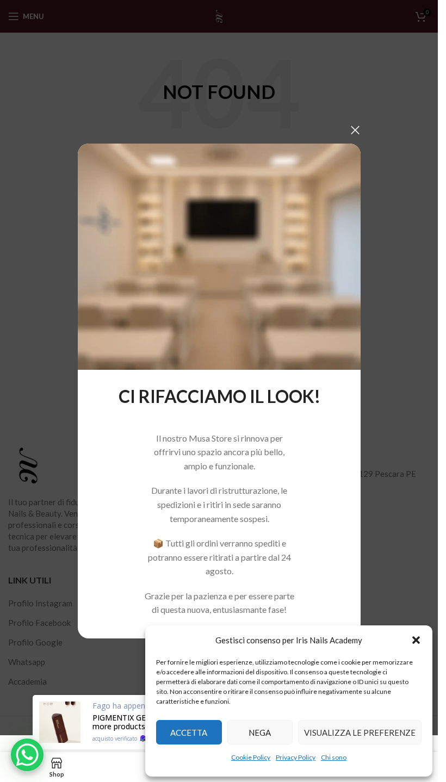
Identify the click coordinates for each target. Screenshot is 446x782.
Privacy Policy (295, 757)
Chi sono (333, 757)
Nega (260, 732)
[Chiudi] (355, 130)
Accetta (188, 732)
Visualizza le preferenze (360, 732)
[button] (416, 640)
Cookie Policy (250, 757)
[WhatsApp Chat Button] (27, 754)
